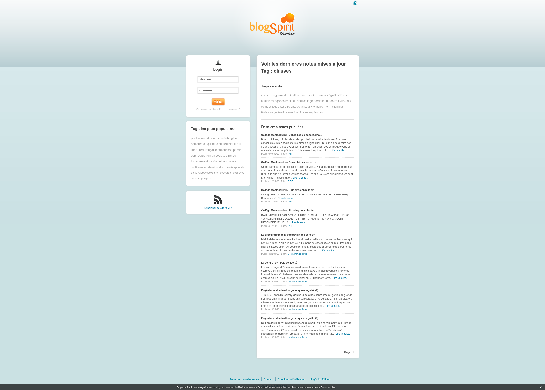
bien (216, 172)
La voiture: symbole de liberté (279, 262)
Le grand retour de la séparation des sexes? (288, 235)
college (308, 101)
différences (291, 106)
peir (321, 112)
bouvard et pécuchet (232, 172)
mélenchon (225, 150)
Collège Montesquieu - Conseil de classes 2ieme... (291, 135)
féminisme (267, 112)
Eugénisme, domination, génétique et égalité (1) (289, 318)
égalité (333, 95)
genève (278, 112)
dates (281, 106)
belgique (233, 138)
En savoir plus (328, 387)
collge (264, 106)
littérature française (204, 150)
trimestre (331, 101)
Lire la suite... (338, 150)
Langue (355, 3)
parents (323, 95)
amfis (230, 167)
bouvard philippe (201, 178)
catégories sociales (283, 101)
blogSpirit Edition (320, 379)
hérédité (319, 101)
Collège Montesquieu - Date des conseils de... (288, 190)
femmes (338, 106)
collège (273, 106)
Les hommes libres (297, 253)
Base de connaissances (244, 379)
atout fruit (196, 172)
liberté (297, 112)
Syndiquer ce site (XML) (218, 207)
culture (223, 144)
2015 (343, 100)
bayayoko (208, 172)
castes (265, 101)
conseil (266, 95)
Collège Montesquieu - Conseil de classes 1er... (289, 162)
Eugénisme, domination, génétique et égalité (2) (289, 290)
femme (330, 106)
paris (223, 138)
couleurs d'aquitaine (204, 144)
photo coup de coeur (205, 138)
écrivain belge (215, 161)
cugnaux (278, 95)
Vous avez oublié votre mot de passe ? (218, 109)
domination (291, 95)
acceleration (211, 167)
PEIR (290, 153)
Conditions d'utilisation (291, 379)
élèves (342, 95)
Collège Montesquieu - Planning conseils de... (288, 210)
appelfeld (239, 167)
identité (233, 144)
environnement (316, 106)
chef (300, 101)
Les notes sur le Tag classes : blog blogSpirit (272, 24)
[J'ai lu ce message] (541, 387)
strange (231, 155)
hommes (288, 112)
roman (210, 155)
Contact (268, 379)
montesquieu (308, 95)
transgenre (198, 161)
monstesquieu (310, 112)
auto (349, 100)
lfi (240, 144)
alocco (222, 167)
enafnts (302, 106)
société (220, 155)
